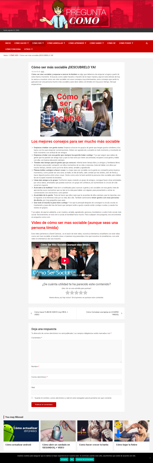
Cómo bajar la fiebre (126, 444)
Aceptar (64, 459)
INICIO (8, 43)
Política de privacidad (85, 459)
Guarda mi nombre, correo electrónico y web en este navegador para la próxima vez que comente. (73, 398)
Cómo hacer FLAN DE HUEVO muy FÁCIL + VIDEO (51, 313)
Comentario (36, 338)
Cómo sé (111, 43)
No (72, 459)
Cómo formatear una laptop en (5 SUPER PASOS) (102, 313)
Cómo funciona (13, 49)
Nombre (35, 366)
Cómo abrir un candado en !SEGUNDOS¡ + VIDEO (56, 446)
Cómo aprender (76, 43)
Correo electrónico (39, 377)
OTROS (27, 49)
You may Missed (14, 417)
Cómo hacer (20, 43)
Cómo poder (125, 43)
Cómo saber (96, 43)
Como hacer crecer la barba (93, 444)
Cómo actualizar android (18, 444)
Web (33, 387)
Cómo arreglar (55, 43)
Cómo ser (37, 43)
